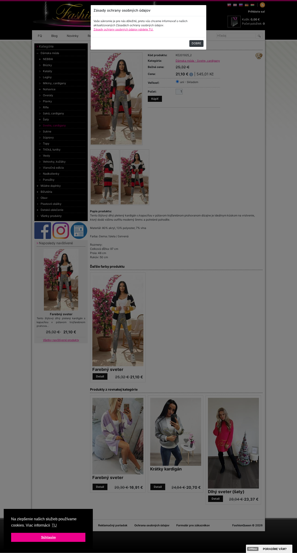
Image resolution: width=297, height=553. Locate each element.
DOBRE (196, 43)
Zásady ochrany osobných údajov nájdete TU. (123, 29)
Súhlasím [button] (48, 537)
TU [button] (54, 525)
